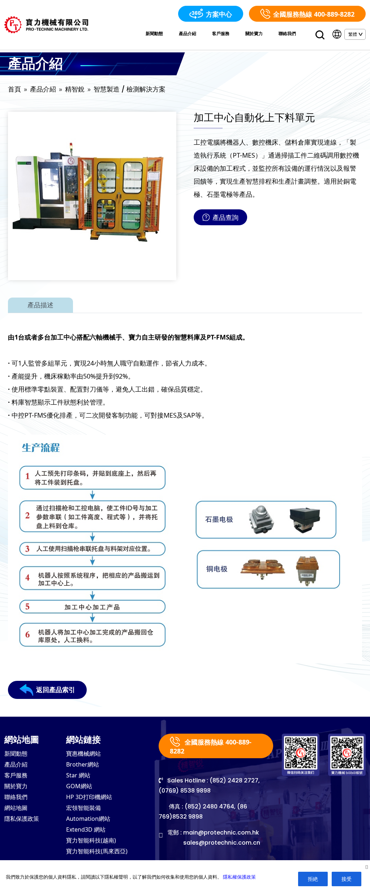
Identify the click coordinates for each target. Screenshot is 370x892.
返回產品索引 (55, 689)
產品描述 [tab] (40, 305)
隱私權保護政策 (239, 877)
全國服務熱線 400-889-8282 (313, 14)
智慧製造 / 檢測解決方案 (129, 89)
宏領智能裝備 (83, 808)
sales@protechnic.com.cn (221, 842)
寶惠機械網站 (83, 753)
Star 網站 (78, 775)
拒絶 (313, 878)
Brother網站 (82, 764)
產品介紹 (187, 33)
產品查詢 (225, 217)
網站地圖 (15, 808)
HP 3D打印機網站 (89, 797)
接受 (346, 878)
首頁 (14, 89)
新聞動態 (154, 33)
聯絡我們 (287, 33)
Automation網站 (88, 819)
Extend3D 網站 (86, 829)
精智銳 (75, 89)
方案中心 (219, 14)
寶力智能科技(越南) (91, 840)
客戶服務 (220, 33)
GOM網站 (79, 786)
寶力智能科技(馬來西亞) (97, 851)
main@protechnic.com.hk (221, 832)
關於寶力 (254, 33)
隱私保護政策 (21, 819)
